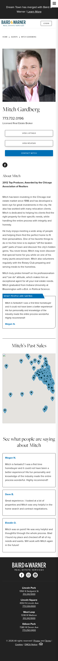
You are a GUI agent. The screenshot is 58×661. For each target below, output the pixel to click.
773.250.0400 (29, 630)
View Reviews (29, 143)
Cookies (19, 644)
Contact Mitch (29, 153)
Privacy (37, 640)
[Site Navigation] (54, 3)
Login (46, 23)
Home (4, 37)
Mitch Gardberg (28, 37)
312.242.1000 (29, 594)
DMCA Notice (31, 644)
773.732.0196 (13, 118)
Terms (48, 640)
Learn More (34, 11)
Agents (14, 37)
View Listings (29, 133)
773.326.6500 (29, 606)
